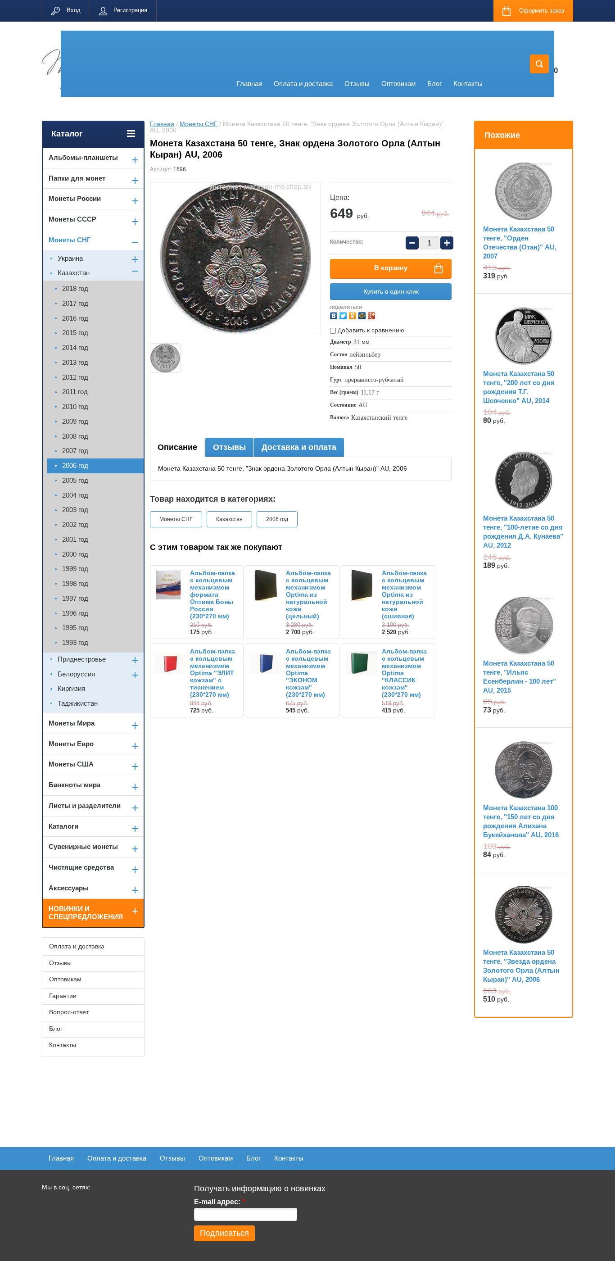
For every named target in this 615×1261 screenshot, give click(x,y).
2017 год (75, 303)
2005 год (75, 480)
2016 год (75, 318)
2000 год (75, 554)
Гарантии (63, 995)
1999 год (75, 568)
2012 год (75, 377)
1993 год (75, 642)
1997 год (75, 598)
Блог (434, 83)
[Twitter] (344, 314)
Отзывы (357, 83)
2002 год (75, 524)
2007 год (75, 450)
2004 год (75, 495)
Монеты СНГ (198, 123)
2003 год (75, 509)
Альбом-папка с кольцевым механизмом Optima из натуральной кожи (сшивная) (404, 594)
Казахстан (229, 519)
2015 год (75, 332)
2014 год (75, 347)
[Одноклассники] (353, 314)
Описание (177, 447)
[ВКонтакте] (334, 314)
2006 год (277, 519)
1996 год (75, 613)
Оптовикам (398, 83)
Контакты (468, 83)
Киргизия (71, 688)
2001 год (75, 539)
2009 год (75, 421)
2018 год (75, 288)
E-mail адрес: (219, 1202)
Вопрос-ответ (69, 1012)
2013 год (75, 362)
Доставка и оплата (299, 447)
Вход (74, 10)
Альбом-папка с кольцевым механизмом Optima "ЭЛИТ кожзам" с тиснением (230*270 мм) (212, 673)
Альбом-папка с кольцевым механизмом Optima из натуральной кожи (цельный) (308, 594)
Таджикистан (78, 703)
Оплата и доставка (303, 83)
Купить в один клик (391, 291)
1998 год (75, 583)
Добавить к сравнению (370, 330)
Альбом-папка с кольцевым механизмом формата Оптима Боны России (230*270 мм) (212, 594)
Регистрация (130, 10)
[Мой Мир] (363, 314)
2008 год (75, 436)
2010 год (75, 406)
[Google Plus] (372, 314)
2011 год (75, 391)
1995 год (75, 627)
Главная (249, 83)
